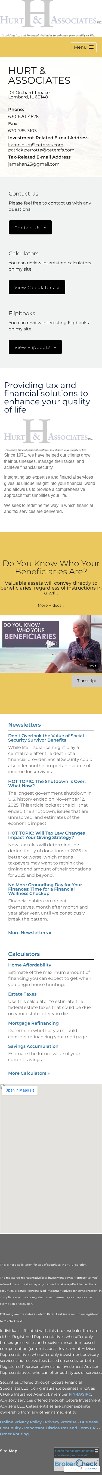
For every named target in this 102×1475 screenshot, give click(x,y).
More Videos (51, 605)
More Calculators (29, 1073)
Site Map (8, 1450)
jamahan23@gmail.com (34, 164)
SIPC (86, 1394)
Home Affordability (29, 965)
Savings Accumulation (33, 1046)
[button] (84, 47)
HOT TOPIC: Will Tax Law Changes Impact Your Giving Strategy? (46, 835)
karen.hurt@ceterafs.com (35, 144)
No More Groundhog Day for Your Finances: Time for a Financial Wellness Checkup (45, 889)
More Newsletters (29, 932)
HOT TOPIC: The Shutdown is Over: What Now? (47, 783)
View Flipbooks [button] (32, 347)
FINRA (75, 1394)
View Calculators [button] (34, 287)
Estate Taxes (22, 994)
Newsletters (24, 724)
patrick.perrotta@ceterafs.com (41, 150)
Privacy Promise (61, 1422)
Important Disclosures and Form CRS (61, 1428)
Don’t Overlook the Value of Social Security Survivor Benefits (46, 738)
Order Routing (14, 1433)
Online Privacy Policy (21, 1422)
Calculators (24, 954)
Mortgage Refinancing (33, 1023)
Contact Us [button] (27, 227)
